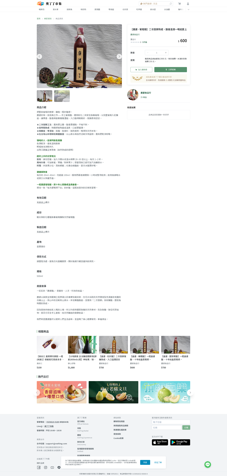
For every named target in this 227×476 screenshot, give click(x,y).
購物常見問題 (119, 421)
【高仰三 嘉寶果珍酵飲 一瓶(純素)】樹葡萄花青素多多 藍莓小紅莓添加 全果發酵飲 (50, 358)
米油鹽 (167, 9)
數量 (132, 52)
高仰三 (39, 363)
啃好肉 (83, 9)
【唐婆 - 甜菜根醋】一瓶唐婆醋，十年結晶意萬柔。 (174, 358)
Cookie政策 (118, 438)
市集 (79, 428)
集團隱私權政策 (119, 429)
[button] (39, 56)
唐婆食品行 (135, 34)
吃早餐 (139, 9)
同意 (145, 462)
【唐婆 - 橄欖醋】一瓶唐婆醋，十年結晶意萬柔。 (142, 358)
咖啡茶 (181, 9)
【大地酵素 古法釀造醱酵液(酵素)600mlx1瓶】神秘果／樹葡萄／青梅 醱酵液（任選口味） (82, 358)
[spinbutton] (157, 52)
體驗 (79, 435)
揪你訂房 (81, 442)
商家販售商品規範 (120, 425)
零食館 (111, 9)
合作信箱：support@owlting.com (52, 443)
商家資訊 (48, 18)
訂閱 (186, 427)
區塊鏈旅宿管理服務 (85, 448)
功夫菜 (125, 9)
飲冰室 (153, 9)
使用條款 (117, 434)
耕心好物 (71, 363)
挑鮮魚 (69, 9)
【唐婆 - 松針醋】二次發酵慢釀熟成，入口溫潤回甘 (112, 358)
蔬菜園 (97, 9)
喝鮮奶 (41, 9)
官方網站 (81, 421)
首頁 (38, 18)
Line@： (45, 426)
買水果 (55, 9)
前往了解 (158, 462)
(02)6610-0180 (52, 422)
